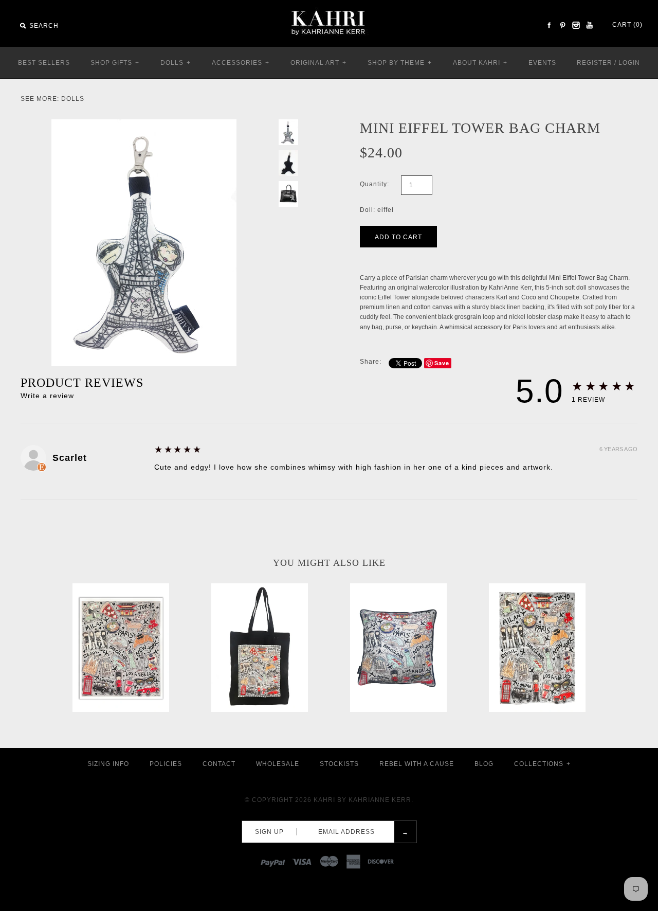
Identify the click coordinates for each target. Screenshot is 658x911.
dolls (72, 98)
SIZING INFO (108, 763)
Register (594, 62)
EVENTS (542, 62)
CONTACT (219, 763)
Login (629, 62)
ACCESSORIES (240, 62)
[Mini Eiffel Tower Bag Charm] (143, 124)
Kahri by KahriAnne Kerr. (363, 799)
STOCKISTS (339, 763)
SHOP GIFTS (114, 62)
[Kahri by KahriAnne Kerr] (329, 7)
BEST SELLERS (44, 62)
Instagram (575, 25)
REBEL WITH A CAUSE (416, 763)
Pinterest (562, 25)
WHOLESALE (277, 763)
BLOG (484, 763)
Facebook (549, 25)
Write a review (47, 395)
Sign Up (269, 831)
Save (441, 363)
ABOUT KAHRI (480, 62)
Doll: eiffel (377, 209)
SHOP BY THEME (400, 62)
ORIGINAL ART (318, 62)
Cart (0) (627, 24)
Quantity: (374, 184)
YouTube (589, 25)
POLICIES (166, 763)
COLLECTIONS (542, 763)
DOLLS (175, 62)
